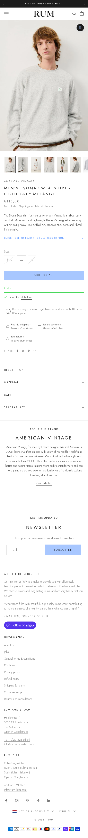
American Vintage (19, 181)
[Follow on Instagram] (17, 801)
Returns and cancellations (18, 699)
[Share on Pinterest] (28, 351)
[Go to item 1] (10, 164)
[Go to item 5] (62, 164)
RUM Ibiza (26, 297)
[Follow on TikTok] (38, 801)
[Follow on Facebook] (6, 801)
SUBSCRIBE (63, 549)
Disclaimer (10, 665)
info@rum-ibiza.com (15, 790)
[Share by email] (34, 351)
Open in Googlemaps (16, 732)
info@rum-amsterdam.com (19, 744)
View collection (44, 483)
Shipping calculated (29, 206)
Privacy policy (12, 672)
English (65, 811)
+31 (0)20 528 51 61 (17, 740)
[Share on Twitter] (23, 351)
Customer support (14, 692)
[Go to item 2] (23, 164)
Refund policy (11, 679)
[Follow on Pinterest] (27, 801)
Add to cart (44, 275)
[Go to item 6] (75, 164)
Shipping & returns (15, 685)
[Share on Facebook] (17, 351)
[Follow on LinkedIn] (49, 801)
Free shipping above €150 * (44, 3)
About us (9, 645)
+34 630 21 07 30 (15, 785)
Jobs (6, 652)
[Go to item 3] (36, 164)
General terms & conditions (19, 659)
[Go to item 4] (49, 164)
